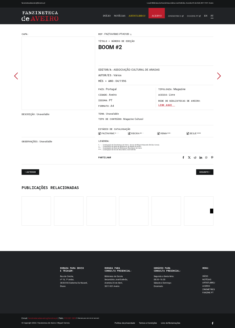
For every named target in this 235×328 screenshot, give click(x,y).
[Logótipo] (40, 16)
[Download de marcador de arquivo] (131, 34)
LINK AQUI (165, 105)
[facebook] (212, 323)
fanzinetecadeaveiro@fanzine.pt (33, 3)
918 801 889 (70, 318)
